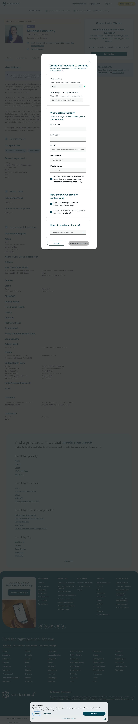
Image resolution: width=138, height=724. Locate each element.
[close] (89, 61)
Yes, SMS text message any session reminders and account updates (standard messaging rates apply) (68, 179)
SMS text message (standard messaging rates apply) (65, 203)
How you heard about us (62, 232)
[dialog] (69, 152)
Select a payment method (63, 100)
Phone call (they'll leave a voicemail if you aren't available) (69, 211)
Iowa (54, 86)
